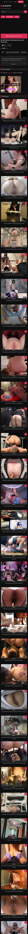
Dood (3, 16)
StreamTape (10, 16)
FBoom (17, 16)
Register (21, 1)
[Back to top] (23, 930)
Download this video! (15, 36)
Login (15, 1)
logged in (9, 72)
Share (24, 52)
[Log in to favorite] (2, 52)
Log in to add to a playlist (12, 52)
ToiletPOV (6, 6)
